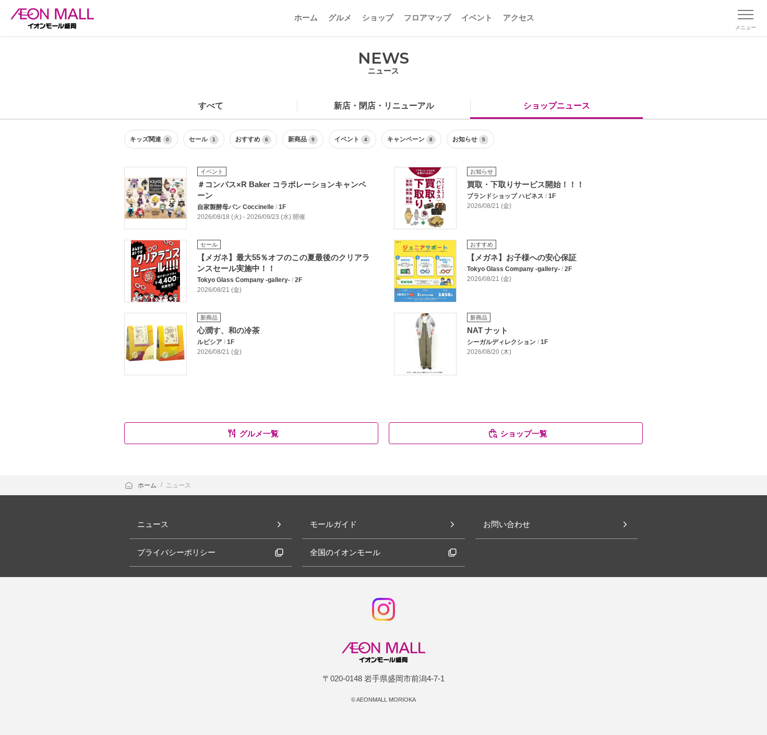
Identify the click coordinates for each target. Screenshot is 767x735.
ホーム (148, 485)
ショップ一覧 (523, 433)
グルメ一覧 (259, 433)
